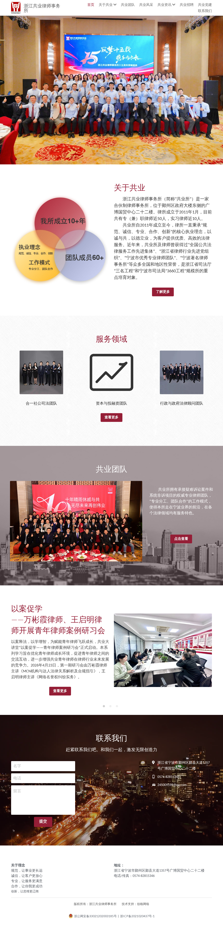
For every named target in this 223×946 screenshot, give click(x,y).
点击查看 (181, 539)
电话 (17, 778)
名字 (17, 766)
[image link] (41, 372)
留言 (17, 791)
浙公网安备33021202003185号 (95, 916)
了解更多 (163, 292)
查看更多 (111, 417)
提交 (43, 822)
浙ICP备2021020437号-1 (137, 916)
